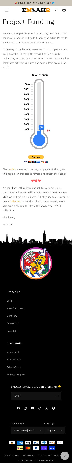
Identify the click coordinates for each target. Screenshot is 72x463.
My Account (13, 351)
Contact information (46, 460)
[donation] (36, 162)
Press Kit (11, 330)
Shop (9, 300)
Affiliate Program (16, 374)
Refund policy (29, 455)
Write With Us (14, 359)
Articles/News (14, 366)
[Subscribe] (57, 396)
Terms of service (60, 455)
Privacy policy (44, 455)
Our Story (12, 315)
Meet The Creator (16, 308)
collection (15, 201)
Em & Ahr (15, 455)
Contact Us (13, 323)
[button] (6, 10)
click (13, 169)
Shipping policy (27, 460)
